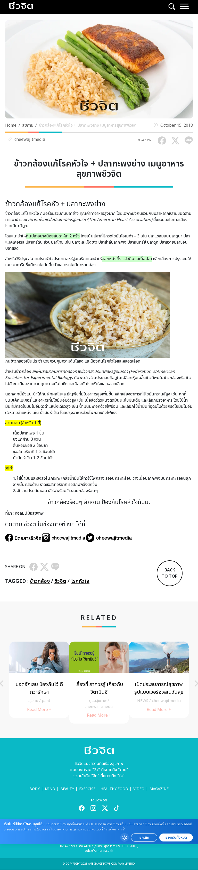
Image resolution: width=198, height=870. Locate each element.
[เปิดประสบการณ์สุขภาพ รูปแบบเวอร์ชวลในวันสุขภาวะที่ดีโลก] (159, 680)
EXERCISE (87, 789)
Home (10, 125)
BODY (34, 789)
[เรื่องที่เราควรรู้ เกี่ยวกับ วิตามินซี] (99, 683)
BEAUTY (67, 789)
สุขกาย (27, 125)
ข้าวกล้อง (40, 581)
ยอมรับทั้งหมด (176, 837)
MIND (50, 789)
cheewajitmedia (29, 139)
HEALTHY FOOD (114, 789)
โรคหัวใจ (80, 581)
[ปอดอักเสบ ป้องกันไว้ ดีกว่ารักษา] (39, 680)
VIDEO (138, 789)
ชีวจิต (60, 581)
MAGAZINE (159, 789)
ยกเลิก (144, 837)
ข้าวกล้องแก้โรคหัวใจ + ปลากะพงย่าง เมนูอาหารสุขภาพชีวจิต (87, 125)
